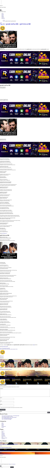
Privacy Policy (3, 436)
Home (2, 13)
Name (1, 397)
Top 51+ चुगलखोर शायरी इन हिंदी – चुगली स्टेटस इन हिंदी (15, 24)
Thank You (3, 438)
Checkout (3, 432)
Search (1, 411)
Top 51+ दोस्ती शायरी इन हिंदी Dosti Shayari (7, 418)
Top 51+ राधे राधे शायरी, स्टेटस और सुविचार (6, 419)
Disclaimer (3, 434)
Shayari (3, 14)
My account (3, 435)
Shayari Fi (1, 5)
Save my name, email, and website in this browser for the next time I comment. (11, 407)
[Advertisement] (25, 94)
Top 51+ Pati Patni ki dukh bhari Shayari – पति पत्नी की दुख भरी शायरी (10, 415)
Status (3, 425)
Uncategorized (4, 426)
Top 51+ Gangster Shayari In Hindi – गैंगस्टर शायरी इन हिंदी (9, 417)
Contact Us (3, 18)
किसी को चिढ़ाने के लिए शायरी (5, 346)
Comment (1, 388)
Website (1, 404)
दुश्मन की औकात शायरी (4, 233)
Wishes (3, 16)
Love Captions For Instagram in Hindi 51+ (6, 369)
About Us (3, 17)
